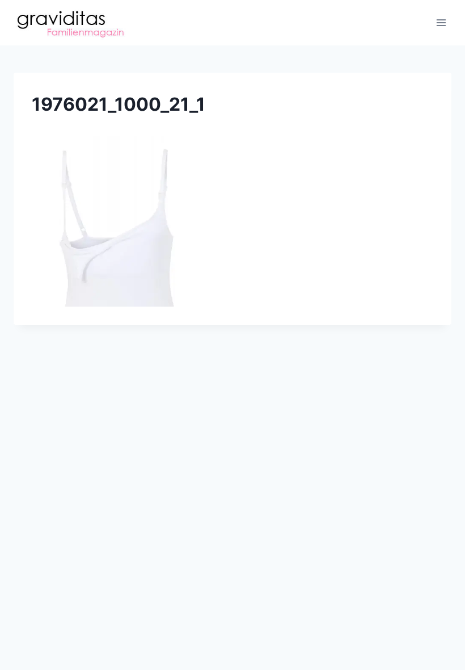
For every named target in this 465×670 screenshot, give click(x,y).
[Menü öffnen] (440, 22)
